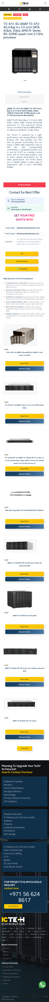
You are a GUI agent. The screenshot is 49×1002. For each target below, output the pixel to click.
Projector (8, 824)
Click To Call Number (18, 201)
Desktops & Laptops (13, 781)
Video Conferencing (13, 850)
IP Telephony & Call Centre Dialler (19, 817)
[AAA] (9, 9)
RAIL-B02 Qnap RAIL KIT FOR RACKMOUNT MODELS (24, 510)
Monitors (8, 784)
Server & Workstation (14, 788)
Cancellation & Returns (12, 970)
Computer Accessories (14, 827)
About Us (6, 948)
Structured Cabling (12, 853)
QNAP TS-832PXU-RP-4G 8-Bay (24, 721)
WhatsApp (23, 269)
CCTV (6, 856)
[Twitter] (19, 9)
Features (24, 102)
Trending (17, 14)
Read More (24, 363)
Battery (7, 860)
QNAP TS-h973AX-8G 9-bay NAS (24, 616)
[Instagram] (40, 9)
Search (5, 955)
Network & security (13, 814)
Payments (7, 980)
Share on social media (12, 18)
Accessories (9, 830)
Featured (7, 14)
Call (21, 254)
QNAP (25, 14)
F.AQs (5, 983)
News (5, 951)
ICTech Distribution (26, 996)
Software (8, 820)
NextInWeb (39, 996)
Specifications (24, 97)
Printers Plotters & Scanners (17, 798)
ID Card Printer (11, 863)
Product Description (24, 92)
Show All (24, 748)
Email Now (21, 208)
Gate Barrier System (13, 866)
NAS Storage (9, 794)
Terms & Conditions (10, 973)
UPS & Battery (10, 801)
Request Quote (21, 261)
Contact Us (7, 958)
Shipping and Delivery (11, 977)
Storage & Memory (12, 791)
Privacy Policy (8, 967)
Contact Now (13, 906)
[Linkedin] (29, 9)
